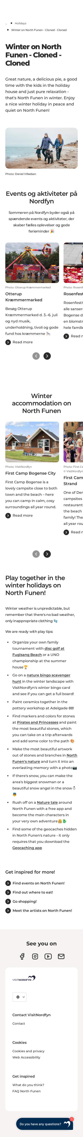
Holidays (20, 23)
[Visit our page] (22, 956)
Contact (18, 1024)
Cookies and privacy (28, 1051)
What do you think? (28, 1085)
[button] (32, 315)
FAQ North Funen (26, 1091)
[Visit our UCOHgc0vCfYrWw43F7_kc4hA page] (48, 956)
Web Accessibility (26, 1057)
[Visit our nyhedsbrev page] (61, 956)
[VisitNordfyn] (23, 978)
